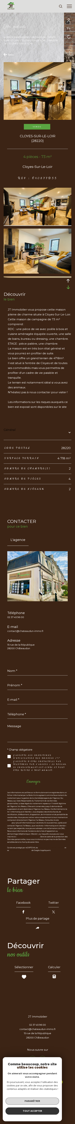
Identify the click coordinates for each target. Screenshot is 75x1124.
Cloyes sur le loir (34, 40)
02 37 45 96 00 (15, 617)
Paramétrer (32, 1101)
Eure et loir (11, 40)
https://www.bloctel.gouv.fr (28, 837)
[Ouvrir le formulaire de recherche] (61, 6)
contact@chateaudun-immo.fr (25, 631)
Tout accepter (32, 1110)
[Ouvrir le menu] (69, 6)
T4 (5, 43)
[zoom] (37, 224)
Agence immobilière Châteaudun (25, 37)
